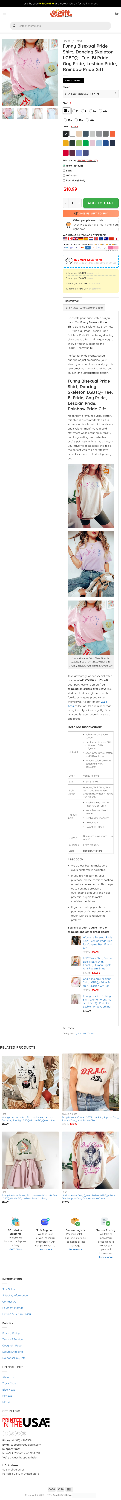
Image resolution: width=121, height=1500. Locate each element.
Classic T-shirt (87, 1033)
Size (65, 103)
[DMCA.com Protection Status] (84, 1495)
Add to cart (101, 203)
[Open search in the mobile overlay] (60, 26)
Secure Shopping (12, 1351)
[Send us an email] (23, 1433)
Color (66, 126)
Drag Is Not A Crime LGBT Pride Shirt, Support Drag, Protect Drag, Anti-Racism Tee (90, 1119)
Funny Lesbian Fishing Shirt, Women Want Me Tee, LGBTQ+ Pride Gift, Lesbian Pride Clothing (29, 1197)
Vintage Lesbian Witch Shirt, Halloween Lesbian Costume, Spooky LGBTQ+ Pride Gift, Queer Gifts (28, 1119)
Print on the (69, 160)
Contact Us (9, 1301)
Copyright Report (12, 1345)
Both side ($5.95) (75, 180)
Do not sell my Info (14, 1357)
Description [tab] (72, 301)
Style (66, 87)
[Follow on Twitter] (17, 1433)
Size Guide (8, 1289)
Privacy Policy (11, 1333)
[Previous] (7, 72)
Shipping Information (15, 1295)
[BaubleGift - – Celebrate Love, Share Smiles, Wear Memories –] (60, 13)
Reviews (7, 1395)
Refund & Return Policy (16, 1314)
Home (67, 41)
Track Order (9, 1383)
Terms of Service (12, 1339)
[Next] (53, 72)
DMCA (6, 1401)
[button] (4, 13)
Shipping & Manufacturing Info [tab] (84, 308)
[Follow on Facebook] (5, 1433)
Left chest (72, 175)
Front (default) (74, 165)
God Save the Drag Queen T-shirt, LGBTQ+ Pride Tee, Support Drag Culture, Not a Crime (88, 1197)
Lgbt (79, 41)
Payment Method (12, 1307)
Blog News (8, 1389)
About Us (8, 1377)
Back (69, 170)
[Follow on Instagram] (11, 1433)
